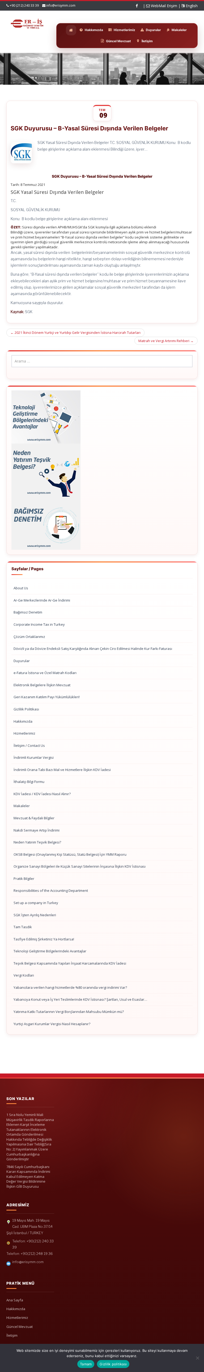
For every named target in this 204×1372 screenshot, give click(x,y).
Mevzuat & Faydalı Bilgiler (34, 818)
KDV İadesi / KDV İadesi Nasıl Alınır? (42, 793)
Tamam (86, 1364)
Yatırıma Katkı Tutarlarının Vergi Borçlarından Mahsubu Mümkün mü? (69, 1011)
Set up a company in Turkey (36, 902)
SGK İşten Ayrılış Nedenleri (35, 915)
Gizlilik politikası (113, 1364)
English (191, 5)
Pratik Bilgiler (24, 878)
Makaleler (22, 805)
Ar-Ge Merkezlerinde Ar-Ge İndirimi (42, 600)
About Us (21, 588)
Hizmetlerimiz (24, 733)
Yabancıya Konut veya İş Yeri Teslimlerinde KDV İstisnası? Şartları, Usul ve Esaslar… (80, 999)
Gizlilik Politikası (26, 709)
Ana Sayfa (14, 1300)
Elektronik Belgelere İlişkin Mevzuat (42, 685)
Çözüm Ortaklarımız (29, 636)
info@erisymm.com (60, 5)
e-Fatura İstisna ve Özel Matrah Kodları (45, 672)
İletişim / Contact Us (29, 745)
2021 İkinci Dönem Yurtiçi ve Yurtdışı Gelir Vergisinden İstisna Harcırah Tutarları (75, 332)
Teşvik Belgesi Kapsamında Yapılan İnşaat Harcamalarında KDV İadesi (70, 963)
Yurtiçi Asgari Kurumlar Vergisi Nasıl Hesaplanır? (52, 1023)
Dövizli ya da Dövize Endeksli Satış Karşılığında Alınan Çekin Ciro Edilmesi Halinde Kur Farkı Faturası (93, 648)
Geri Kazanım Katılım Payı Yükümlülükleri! (47, 696)
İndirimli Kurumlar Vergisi (34, 757)
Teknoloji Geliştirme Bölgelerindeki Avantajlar (50, 951)
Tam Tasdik (23, 926)
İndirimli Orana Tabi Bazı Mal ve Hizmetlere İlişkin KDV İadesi (62, 769)
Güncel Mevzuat (19, 1326)
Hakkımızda (23, 721)
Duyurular (22, 660)
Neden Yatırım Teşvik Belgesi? (37, 842)
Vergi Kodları (24, 975)
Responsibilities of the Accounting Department (51, 890)
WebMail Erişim (163, 5)
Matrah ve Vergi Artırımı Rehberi (166, 340)
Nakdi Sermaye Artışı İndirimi (37, 830)
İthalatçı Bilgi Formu (29, 781)
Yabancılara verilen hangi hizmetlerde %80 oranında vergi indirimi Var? (70, 987)
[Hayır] (197, 1358)
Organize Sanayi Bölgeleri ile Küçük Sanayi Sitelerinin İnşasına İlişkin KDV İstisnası (80, 866)
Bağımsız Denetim (28, 612)
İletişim (12, 1335)
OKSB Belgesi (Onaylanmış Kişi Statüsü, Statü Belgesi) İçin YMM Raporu (70, 854)
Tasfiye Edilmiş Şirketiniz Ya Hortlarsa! (44, 939)
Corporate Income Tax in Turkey (39, 624)
